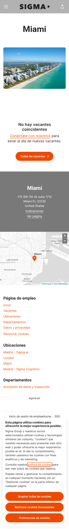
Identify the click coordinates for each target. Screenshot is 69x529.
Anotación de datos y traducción (26, 387)
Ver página (34, 216)
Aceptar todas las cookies (34, 496)
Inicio (7, 305)
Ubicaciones (12, 316)
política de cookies (40, 464)
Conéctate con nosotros (30, 136)
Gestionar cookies (16, 334)
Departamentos (14, 322)
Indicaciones (34, 211)
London (8, 358)
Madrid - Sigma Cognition (21, 369)
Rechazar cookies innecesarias (34, 507)
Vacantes (9, 310)
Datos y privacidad (16, 327)
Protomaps (46, 283)
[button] (62, 6)
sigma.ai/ (34, 398)
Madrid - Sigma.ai (15, 352)
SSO (57, 416)
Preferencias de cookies (34, 517)
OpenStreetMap (61, 283)
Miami (7, 363)
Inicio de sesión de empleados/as (30, 416)
